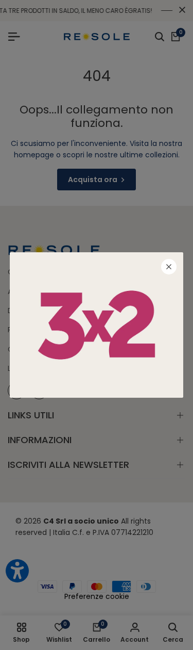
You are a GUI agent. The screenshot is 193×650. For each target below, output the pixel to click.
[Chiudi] (169, 266)
